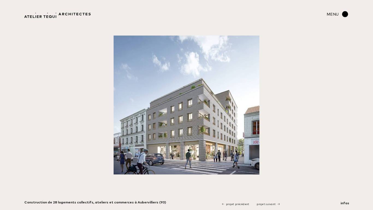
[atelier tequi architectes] (57, 16)
